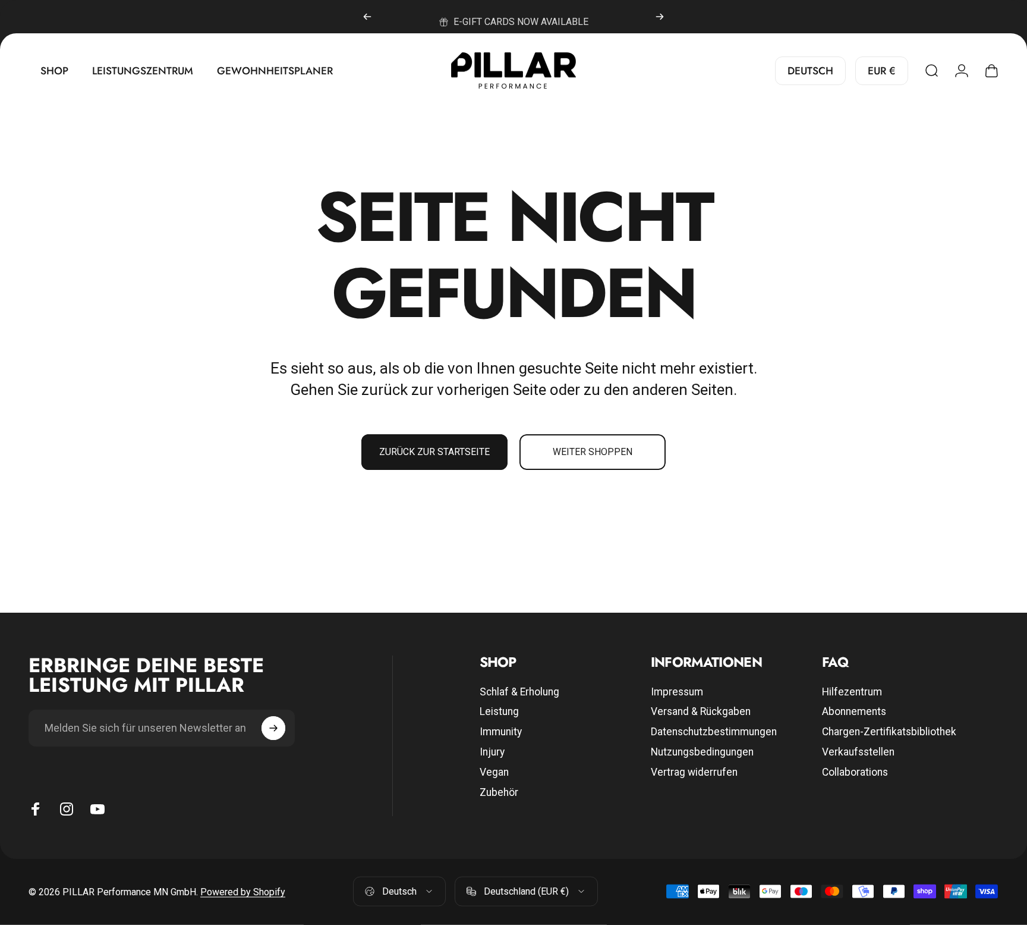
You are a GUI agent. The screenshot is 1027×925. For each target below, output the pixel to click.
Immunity (501, 732)
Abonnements (854, 711)
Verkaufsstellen (858, 752)
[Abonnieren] (273, 728)
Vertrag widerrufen (694, 772)
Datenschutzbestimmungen (714, 732)
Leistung (499, 711)
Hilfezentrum (852, 692)
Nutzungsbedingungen (702, 752)
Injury (492, 752)
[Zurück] (367, 16)
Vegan (494, 772)
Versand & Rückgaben (701, 711)
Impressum (677, 692)
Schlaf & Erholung (519, 692)
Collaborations (855, 772)
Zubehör (499, 792)
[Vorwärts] (660, 16)
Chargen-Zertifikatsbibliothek (889, 732)
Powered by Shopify (242, 891)
